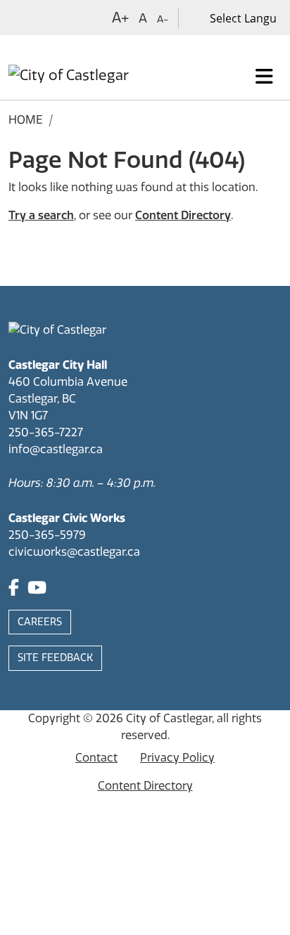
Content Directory (183, 215)
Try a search (41, 215)
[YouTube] (36, 589)
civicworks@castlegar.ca (74, 551)
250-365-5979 (47, 535)
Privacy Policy (177, 757)
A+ (120, 17)
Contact (96, 757)
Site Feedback (55, 658)
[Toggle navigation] (264, 76)
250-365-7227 (45, 432)
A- (162, 19)
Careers (40, 622)
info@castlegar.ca (55, 449)
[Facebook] (13, 589)
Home (25, 119)
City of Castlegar (169, 718)
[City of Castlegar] (68, 76)
